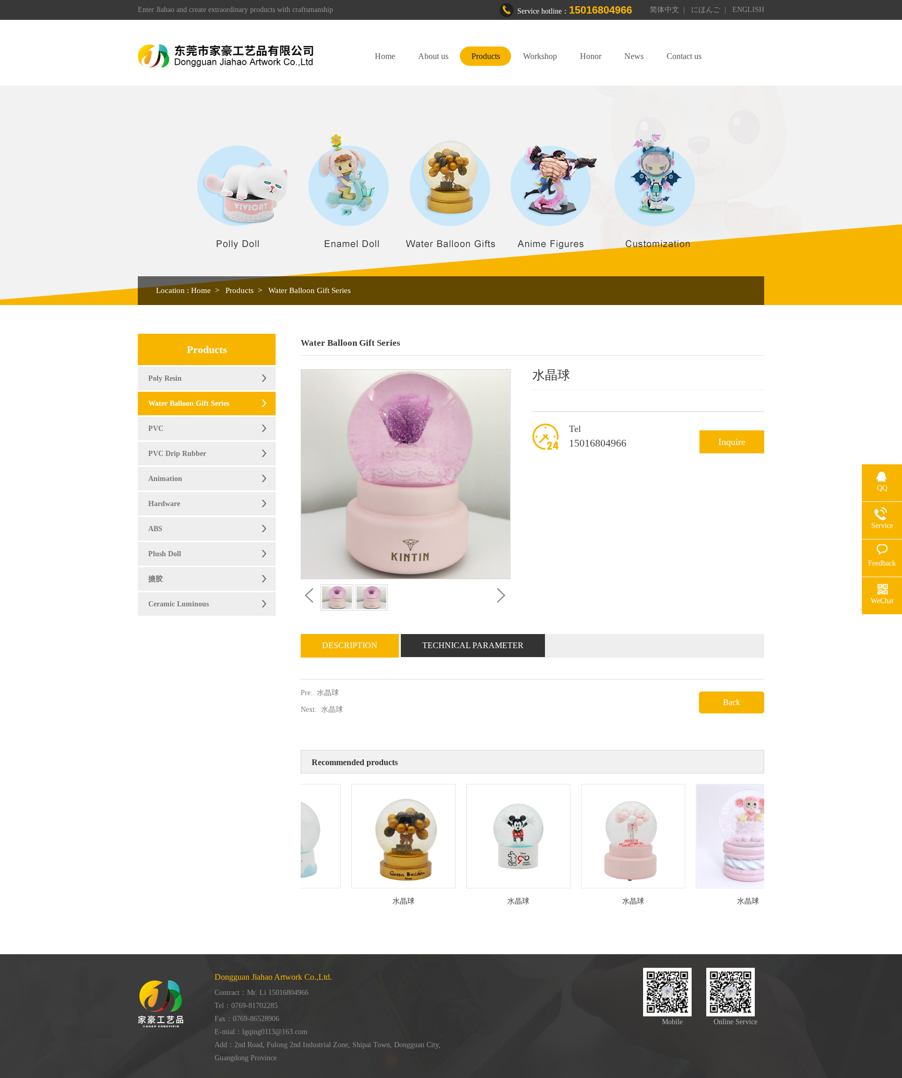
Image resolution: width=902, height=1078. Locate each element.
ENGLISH (748, 10)
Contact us (684, 56)
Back (731, 702)
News (634, 56)
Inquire (731, 442)
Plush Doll (164, 554)
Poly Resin (165, 378)
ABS (155, 529)
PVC (155, 428)
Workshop (540, 56)
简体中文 (664, 10)
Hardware (164, 504)
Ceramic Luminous (178, 604)
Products (485, 56)
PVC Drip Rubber (177, 454)
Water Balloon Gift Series (309, 290)
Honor (590, 56)
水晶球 (328, 693)
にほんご (705, 10)
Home (385, 56)
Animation (165, 479)
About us (433, 56)
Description (349, 645)
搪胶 (155, 579)
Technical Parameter (473, 645)
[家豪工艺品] (225, 55)
